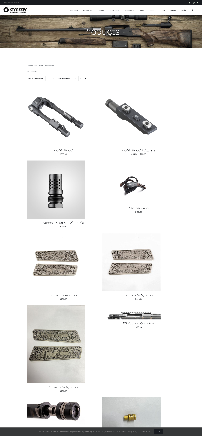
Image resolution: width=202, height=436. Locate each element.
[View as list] (85, 78)
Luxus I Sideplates (63, 295)
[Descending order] (53, 78)
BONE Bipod (63, 150)
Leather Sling (139, 208)
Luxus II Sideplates (138, 295)
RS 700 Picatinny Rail (139, 323)
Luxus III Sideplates (63, 387)
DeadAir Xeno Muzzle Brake (63, 223)
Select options (124, 118)
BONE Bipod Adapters (138, 150)
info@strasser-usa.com (11, 2)
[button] (192, 10)
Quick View (64, 118)
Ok (159, 432)
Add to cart (49, 118)
